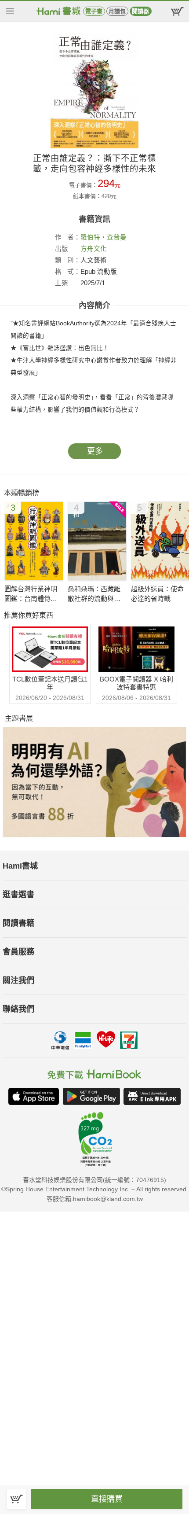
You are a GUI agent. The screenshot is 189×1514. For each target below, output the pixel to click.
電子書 (93, 11)
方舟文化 (93, 248)
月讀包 (117, 11)
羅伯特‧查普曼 (103, 237)
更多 (95, 451)
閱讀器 (140, 11)
